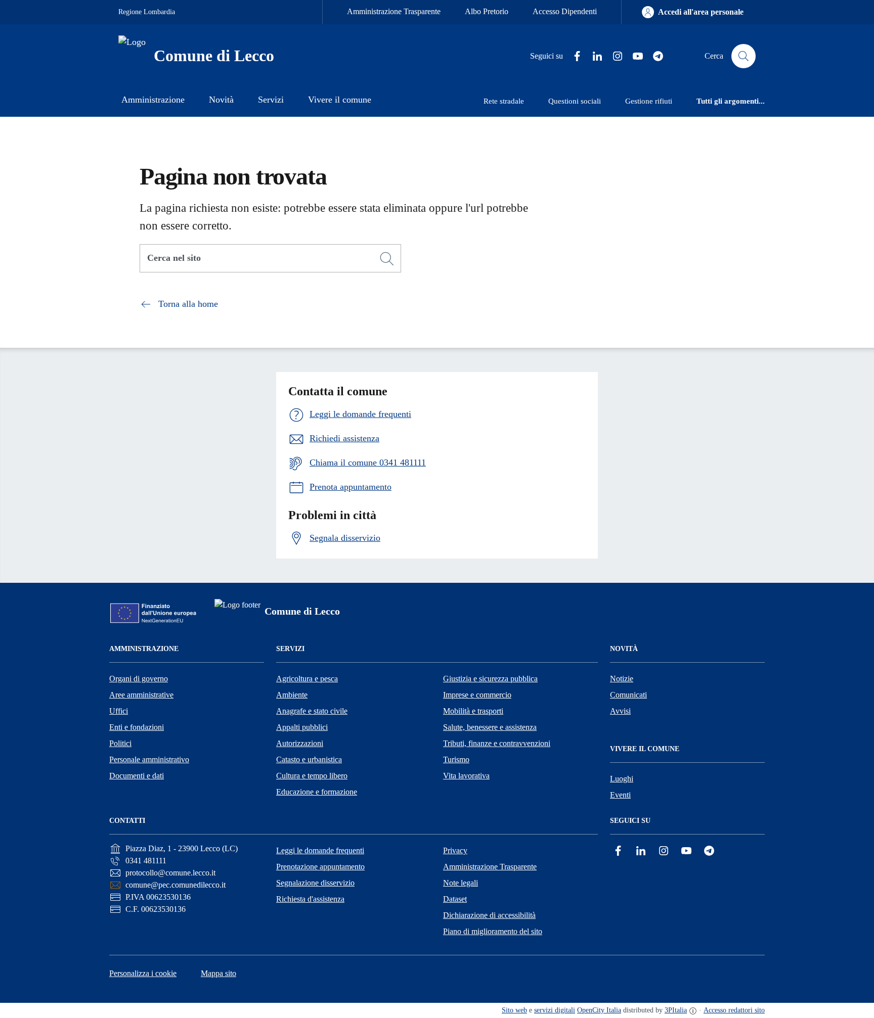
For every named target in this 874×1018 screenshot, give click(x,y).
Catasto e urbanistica (309, 759)
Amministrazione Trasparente (394, 11)
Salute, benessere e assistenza (490, 727)
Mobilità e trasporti (473, 711)
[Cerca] (387, 259)
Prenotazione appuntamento (320, 866)
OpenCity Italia (599, 1010)
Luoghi (621, 778)
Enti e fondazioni (136, 727)
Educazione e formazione (316, 792)
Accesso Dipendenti (565, 11)
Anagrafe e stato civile (311, 711)
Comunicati (628, 694)
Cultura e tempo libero (311, 775)
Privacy (455, 850)
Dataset (455, 899)
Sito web (514, 1010)
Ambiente (292, 694)
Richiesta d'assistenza (310, 899)
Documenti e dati (136, 775)
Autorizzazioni (299, 743)
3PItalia (676, 1010)
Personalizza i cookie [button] (143, 973)
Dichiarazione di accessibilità (489, 915)
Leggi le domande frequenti (320, 850)
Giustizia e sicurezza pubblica (490, 678)
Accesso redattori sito (734, 1010)
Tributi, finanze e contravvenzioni (496, 743)
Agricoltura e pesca (307, 678)
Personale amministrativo (149, 759)
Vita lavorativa (466, 775)
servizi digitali (554, 1010)
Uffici (118, 711)
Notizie (621, 678)
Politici (120, 743)
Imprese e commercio (477, 694)
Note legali (460, 882)
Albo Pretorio (486, 11)
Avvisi (620, 711)
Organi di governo (138, 678)
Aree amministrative (141, 694)
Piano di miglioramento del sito (492, 931)
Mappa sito (218, 973)
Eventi (620, 795)
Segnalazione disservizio (315, 882)
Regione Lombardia (146, 12)
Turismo (456, 759)
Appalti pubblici (302, 727)
